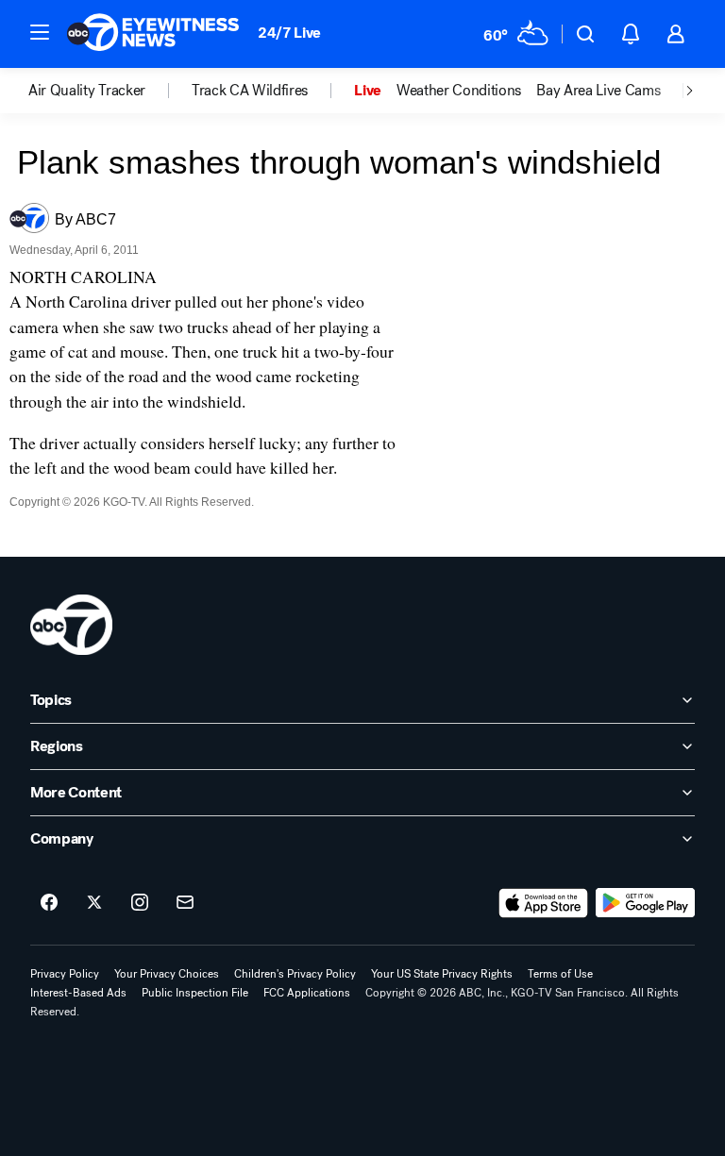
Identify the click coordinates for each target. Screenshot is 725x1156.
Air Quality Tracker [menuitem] (86, 90)
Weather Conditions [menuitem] (458, 90)
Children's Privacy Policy (295, 974)
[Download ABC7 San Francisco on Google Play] (645, 903)
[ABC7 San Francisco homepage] (153, 34)
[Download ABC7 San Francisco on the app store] (543, 903)
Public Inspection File (195, 992)
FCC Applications (306, 992)
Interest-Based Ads (78, 992)
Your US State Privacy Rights (442, 974)
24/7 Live (289, 32)
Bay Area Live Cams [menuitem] (598, 90)
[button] (39, 32)
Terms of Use (560, 974)
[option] (110, 90)
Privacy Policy (64, 974)
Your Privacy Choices (166, 974)
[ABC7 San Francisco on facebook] (49, 903)
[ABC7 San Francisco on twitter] (94, 903)
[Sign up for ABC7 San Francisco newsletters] (185, 903)
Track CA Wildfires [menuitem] (250, 90)
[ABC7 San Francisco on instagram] (140, 903)
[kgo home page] (71, 625)
